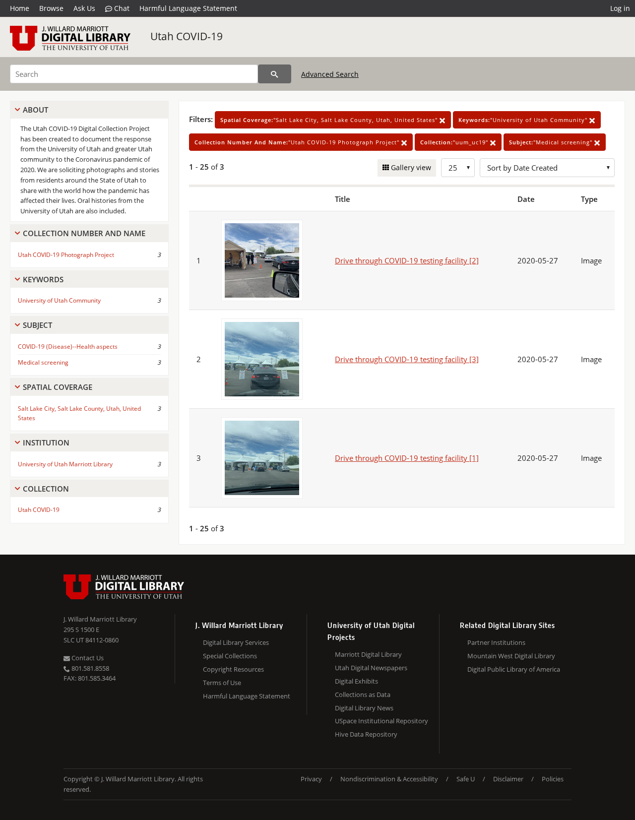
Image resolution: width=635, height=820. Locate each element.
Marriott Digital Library (368, 654)
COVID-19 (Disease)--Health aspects (68, 346)
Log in (620, 8)
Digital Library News (364, 707)
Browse (51, 8)
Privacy (311, 778)
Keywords (43, 279)
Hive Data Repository (366, 734)
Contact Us (87, 657)
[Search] (274, 73)
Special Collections (230, 655)
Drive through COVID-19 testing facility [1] (407, 458)
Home (19, 8)
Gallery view (410, 167)
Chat (120, 8)
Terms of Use (222, 682)
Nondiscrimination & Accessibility (389, 778)
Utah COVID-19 (186, 36)
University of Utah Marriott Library (65, 464)
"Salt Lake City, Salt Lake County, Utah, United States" (330, 120)
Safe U (465, 778)
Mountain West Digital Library (511, 655)
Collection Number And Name (84, 233)
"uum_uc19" (455, 142)
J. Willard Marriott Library (100, 619)
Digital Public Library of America (513, 669)
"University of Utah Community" (523, 120)
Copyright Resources (233, 669)
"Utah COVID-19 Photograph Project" (297, 142)
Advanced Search (330, 74)
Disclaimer (508, 778)
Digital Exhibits (356, 681)
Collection (46, 489)
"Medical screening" (551, 142)
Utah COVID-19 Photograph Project (66, 255)
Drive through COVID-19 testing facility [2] (407, 260)
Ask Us (84, 8)
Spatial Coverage (57, 387)
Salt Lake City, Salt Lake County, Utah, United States (79, 413)
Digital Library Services (236, 642)
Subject (37, 325)
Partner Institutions (496, 642)
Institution (46, 442)
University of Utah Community (59, 300)
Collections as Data (362, 694)
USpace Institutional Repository (381, 720)
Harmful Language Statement (188, 8)
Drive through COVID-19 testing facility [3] (407, 359)
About (35, 110)
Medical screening (43, 362)
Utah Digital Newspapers (371, 667)
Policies (553, 778)
